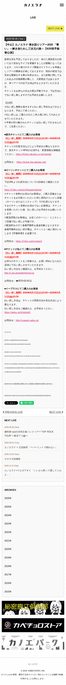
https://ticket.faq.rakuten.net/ (31, 162)
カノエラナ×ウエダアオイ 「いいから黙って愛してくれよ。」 (32, 472)
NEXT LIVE (55, 412)
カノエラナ (33, 664)
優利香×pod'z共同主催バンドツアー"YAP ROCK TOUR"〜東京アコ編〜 (29, 434)
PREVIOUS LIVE (13, 412)
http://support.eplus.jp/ (27, 320)
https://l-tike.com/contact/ (29, 241)
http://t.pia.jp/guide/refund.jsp (19, 273)
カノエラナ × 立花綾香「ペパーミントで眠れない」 (31, 447)
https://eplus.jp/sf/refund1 (17, 312)
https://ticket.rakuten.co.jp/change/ (33, 154)
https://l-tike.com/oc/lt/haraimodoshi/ (23, 190)
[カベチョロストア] (33, 630)
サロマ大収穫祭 (12, 459)
